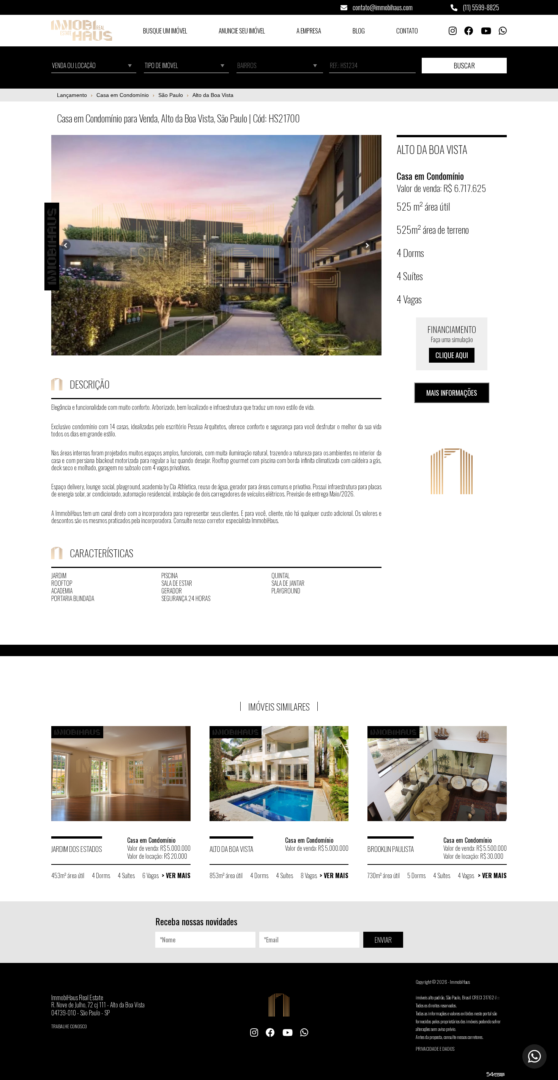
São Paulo (170, 95)
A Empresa (308, 30)
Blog (359, 30)
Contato (407, 30)
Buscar (464, 65)
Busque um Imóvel (165, 30)
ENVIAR (383, 940)
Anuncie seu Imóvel (242, 30)
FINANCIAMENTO (451, 341)
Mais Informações (451, 393)
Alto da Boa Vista (212, 95)
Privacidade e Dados (435, 1048)
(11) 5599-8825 (480, 7)
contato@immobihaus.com (382, 7)
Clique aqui (451, 355)
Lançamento (72, 95)
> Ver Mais (176, 875)
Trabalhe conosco (69, 1026)
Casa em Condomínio (122, 95)
